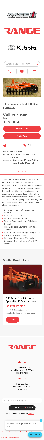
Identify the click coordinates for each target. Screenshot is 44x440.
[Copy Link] (18, 122)
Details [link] (12, 319)
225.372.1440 (22, 389)
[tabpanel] (22, 88)
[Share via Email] (14, 122)
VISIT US (22, 362)
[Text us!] (35, 434)
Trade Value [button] (22, 136)
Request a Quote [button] (22, 129)
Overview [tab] (22, 171)
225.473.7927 (22, 373)
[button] (9, 71)
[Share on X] (9, 122)
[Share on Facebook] (4, 122)
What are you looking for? (18, 64)
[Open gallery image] (22, 87)
